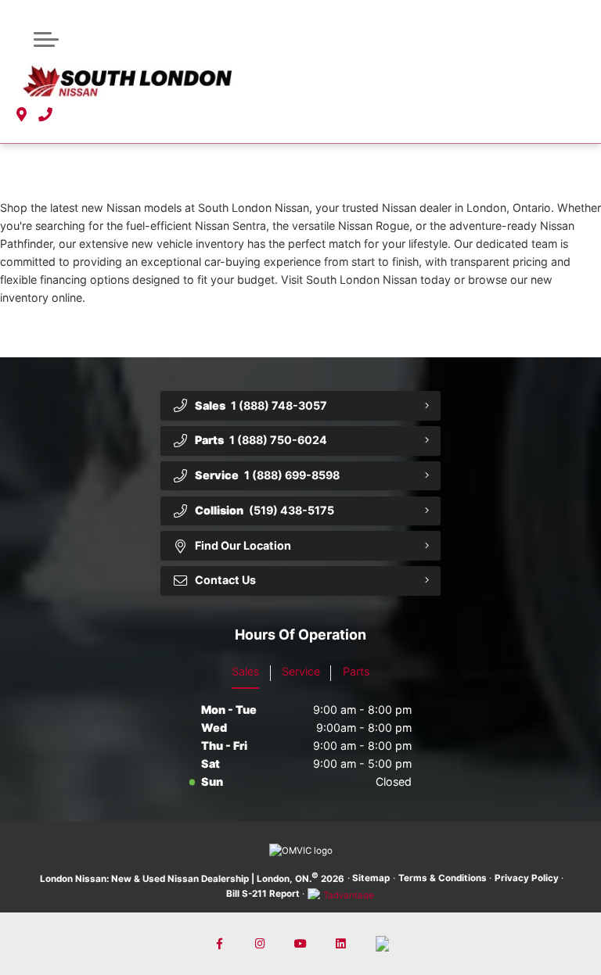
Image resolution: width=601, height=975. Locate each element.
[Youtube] (300, 944)
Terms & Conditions (442, 878)
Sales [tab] (245, 671)
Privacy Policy (527, 878)
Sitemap (371, 878)
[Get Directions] (21, 115)
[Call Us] (45, 115)
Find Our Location (243, 545)
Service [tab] (301, 671)
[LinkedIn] (341, 944)
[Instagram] (260, 944)
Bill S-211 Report (263, 893)
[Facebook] (219, 944)
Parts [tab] (356, 671)
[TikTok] (382, 944)
